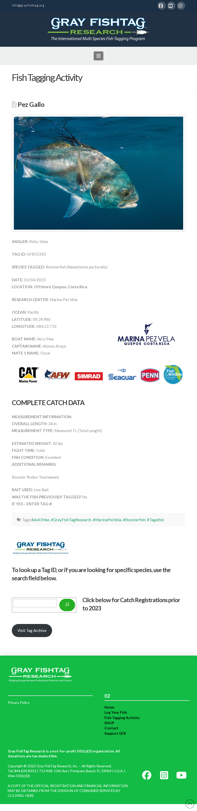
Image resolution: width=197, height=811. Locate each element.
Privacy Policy (18, 703)
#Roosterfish (134, 519)
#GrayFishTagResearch (71, 519)
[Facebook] (161, 6)
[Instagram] (181, 6)
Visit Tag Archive (31, 630)
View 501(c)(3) (19, 776)
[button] (99, 55)
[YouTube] (171, 6)
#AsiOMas (40, 519)
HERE (29, 796)
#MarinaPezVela (107, 519)
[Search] (67, 605)
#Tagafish (155, 519)
